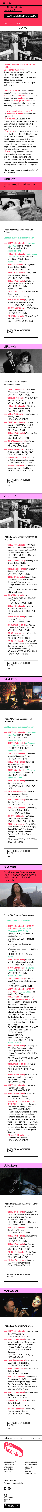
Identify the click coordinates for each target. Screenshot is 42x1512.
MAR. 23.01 (23, 28)
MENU (8, 3)
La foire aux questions (13, 1438)
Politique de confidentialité (13, 1483)
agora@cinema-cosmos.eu (10, 1470)
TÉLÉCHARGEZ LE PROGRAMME (20, 16)
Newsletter (35, 1438)
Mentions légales (10, 1480)
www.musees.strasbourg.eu (19, 1037)
